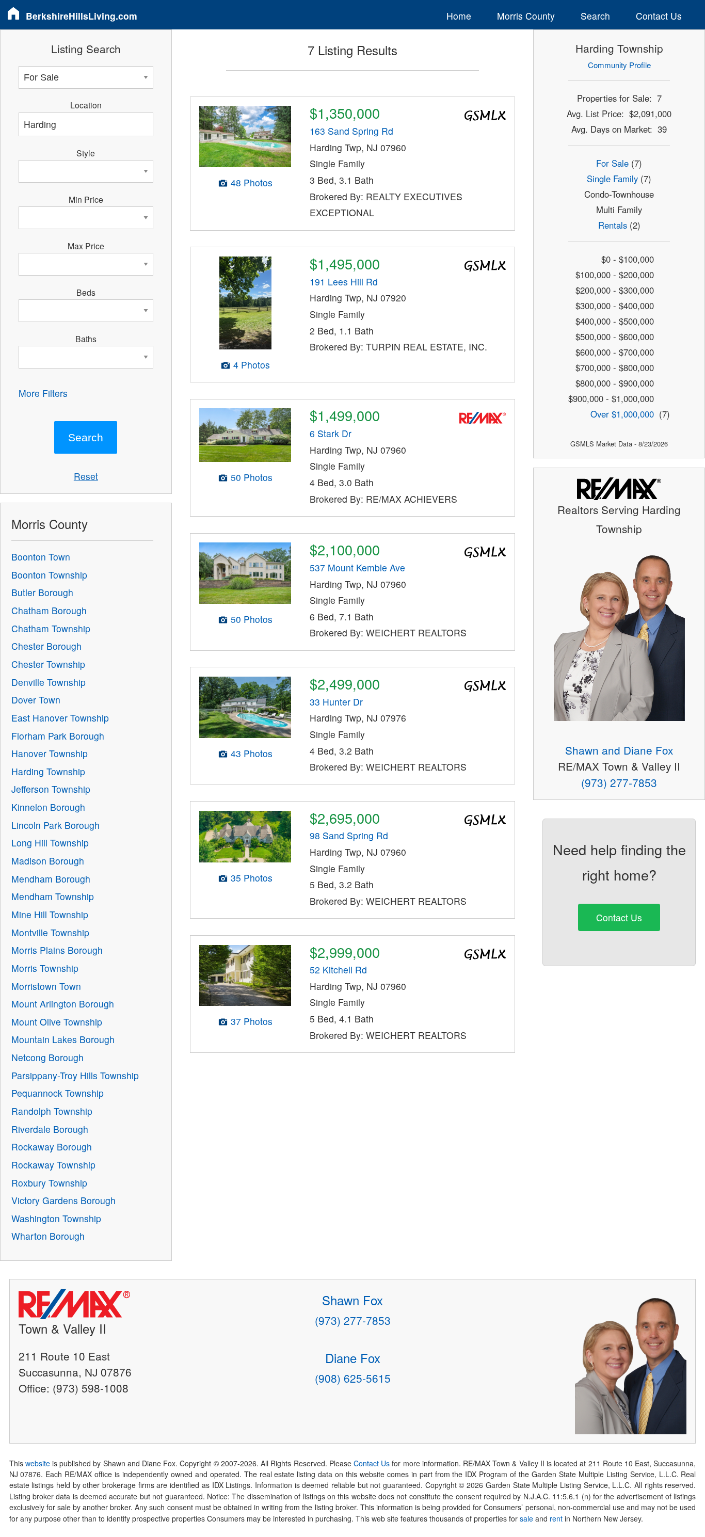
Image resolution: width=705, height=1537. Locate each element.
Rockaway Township (53, 1164)
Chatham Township (50, 628)
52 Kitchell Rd (338, 969)
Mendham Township (52, 896)
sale (526, 1518)
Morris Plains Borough (57, 949)
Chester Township (48, 664)
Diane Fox (352, 1358)
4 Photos (251, 364)
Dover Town (35, 699)
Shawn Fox (352, 1300)
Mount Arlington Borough (62, 1003)
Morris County (526, 15)
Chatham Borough (49, 610)
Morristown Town (46, 986)
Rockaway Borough (51, 1146)
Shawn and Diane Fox (619, 750)
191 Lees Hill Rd (344, 281)
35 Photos (252, 877)
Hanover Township (49, 753)
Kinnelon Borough (48, 806)
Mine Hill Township (49, 914)
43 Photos (252, 753)
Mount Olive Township (56, 1021)
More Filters (43, 393)
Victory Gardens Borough (63, 1200)
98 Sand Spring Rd (349, 835)
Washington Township (56, 1218)
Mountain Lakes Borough (63, 1039)
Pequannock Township (57, 1092)
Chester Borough (46, 645)
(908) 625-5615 (353, 1378)
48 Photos (252, 182)
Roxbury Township (49, 1182)
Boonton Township (49, 574)
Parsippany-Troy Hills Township (75, 1075)
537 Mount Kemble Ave (357, 567)
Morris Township (44, 968)
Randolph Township (51, 1110)
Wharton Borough (48, 1235)
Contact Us (659, 15)
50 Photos (252, 477)
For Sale (612, 163)
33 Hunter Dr (336, 701)
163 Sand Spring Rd (351, 130)
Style (85, 152)
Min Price (86, 199)
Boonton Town (40, 556)
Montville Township (50, 932)
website (37, 1463)
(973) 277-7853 (619, 782)
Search (595, 15)
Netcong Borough (47, 1057)
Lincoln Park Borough (55, 825)
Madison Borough (47, 860)
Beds (85, 292)
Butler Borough (42, 592)
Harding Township (48, 771)
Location (86, 104)
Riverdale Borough (49, 1129)
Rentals (612, 225)
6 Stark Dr (330, 433)
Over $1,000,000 (622, 414)
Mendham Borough (50, 878)
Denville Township (48, 682)
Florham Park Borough (57, 735)
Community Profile (619, 64)
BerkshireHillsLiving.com (81, 15)
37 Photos (252, 1021)
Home (458, 15)
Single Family (612, 178)
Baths (86, 338)
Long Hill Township (50, 842)
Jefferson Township (50, 788)
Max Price (86, 245)
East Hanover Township (60, 717)
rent (556, 1518)
